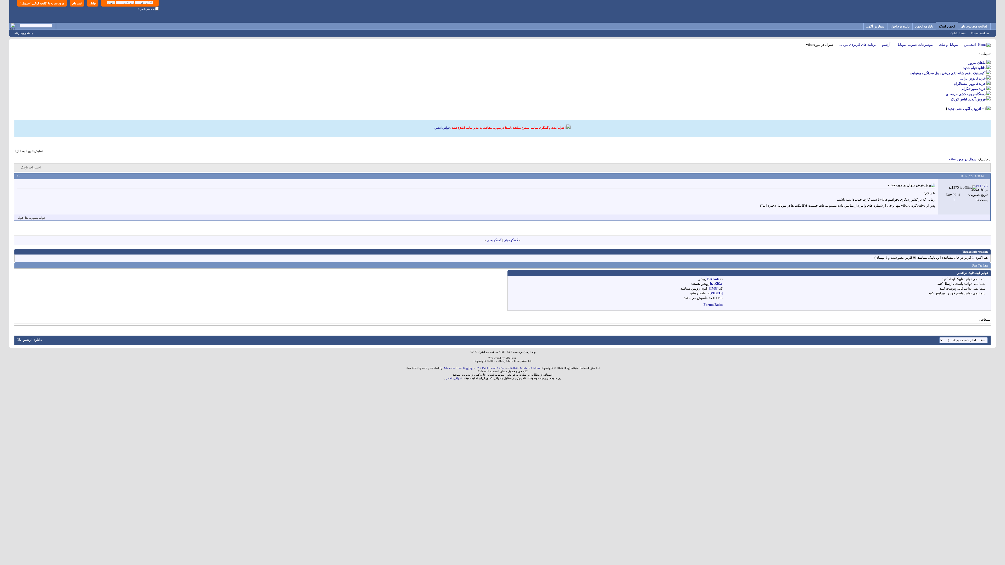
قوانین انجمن (442, 127)
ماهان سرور (977, 63)
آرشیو (886, 45)
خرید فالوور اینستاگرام (970, 84)
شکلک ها (716, 284)
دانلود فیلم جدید (974, 68)
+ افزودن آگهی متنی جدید (966, 109)
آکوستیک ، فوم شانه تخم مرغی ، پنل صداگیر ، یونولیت (948, 73)
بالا (19, 340)
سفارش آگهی (875, 26)
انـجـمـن (970, 45)
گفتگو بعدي (494, 240)
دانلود (38, 340)
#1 (18, 175)
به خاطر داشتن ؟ (146, 9)
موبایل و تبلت (948, 45)
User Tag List (980, 265)
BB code (713, 279)
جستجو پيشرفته (23, 33)
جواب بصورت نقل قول (32, 217)
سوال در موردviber (962, 159)
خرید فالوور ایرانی (973, 78)
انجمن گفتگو (947, 26)
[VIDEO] (716, 293)
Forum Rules (713, 305)
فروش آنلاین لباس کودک (968, 99)
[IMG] (713, 288)
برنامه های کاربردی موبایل (857, 45)
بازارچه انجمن (924, 26)
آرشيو (27, 340)
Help (93, 3)
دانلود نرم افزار (899, 26)
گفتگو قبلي (511, 240)
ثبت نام (77, 3)
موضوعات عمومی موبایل (914, 45)
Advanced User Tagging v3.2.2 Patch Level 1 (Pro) (474, 368)
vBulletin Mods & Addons (524, 368)
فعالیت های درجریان (974, 26)
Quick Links (958, 33)
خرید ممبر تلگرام (974, 89)
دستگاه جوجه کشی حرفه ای (966, 94)
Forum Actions (980, 33)
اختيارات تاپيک (31, 167)
